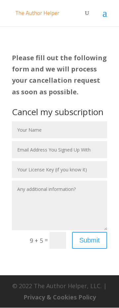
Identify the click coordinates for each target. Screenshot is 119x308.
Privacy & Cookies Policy (59, 297)
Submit (89, 240)
